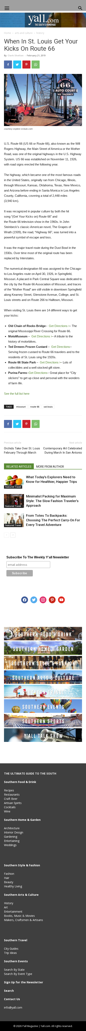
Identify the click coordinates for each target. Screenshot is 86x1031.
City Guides (11, 948)
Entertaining (11, 841)
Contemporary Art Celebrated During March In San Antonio (62, 450)
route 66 (34, 406)
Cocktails (10, 807)
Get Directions (58, 326)
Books (8, 916)
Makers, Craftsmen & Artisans (23, 920)
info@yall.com (13, 1007)
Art (6, 907)
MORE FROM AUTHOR (50, 466)
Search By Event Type (18, 974)
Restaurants (12, 794)
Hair (6, 878)
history (40, 33)
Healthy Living (13, 886)
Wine (7, 811)
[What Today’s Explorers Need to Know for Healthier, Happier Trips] (14, 482)
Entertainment (13, 911)
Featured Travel (13, 486)
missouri (21, 406)
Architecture (12, 828)
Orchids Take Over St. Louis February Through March (22, 450)
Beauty (8, 882)
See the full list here (16, 393)
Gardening (10, 836)
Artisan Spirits (13, 803)
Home (7, 33)
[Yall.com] (43, 20)
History (8, 903)
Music (18, 916)
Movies (30, 916)
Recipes (9, 790)
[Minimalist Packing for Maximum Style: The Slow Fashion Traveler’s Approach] (14, 501)
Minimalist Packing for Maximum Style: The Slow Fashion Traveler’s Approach (52, 500)
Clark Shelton (16, 55)
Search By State (14, 969)
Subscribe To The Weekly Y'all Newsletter (37, 557)
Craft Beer (10, 799)
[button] (80, 8)
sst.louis (48, 406)
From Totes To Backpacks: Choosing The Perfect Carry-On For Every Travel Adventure (53, 520)
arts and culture (24, 33)
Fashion (9, 874)
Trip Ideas (10, 953)
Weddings (10, 845)
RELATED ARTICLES (18, 466)
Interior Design (13, 832)
